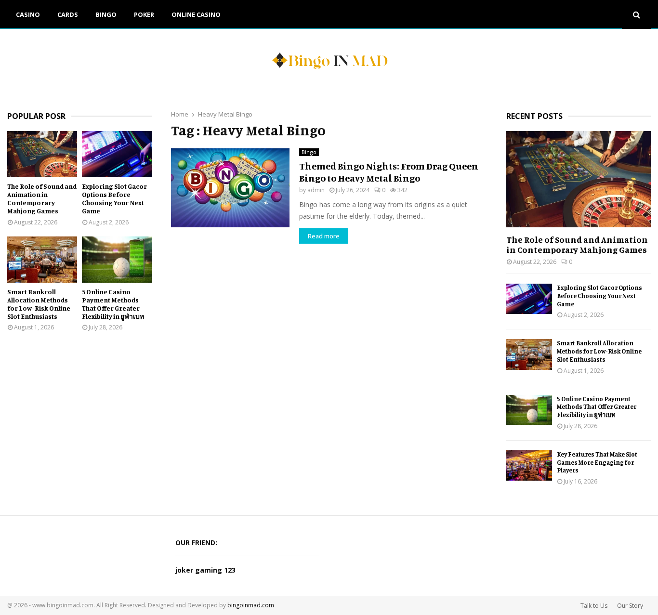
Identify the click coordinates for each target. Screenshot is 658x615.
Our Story (630, 606)
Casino (28, 14)
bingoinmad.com (250, 605)
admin (316, 190)
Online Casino (196, 14)
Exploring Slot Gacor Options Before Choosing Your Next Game (114, 198)
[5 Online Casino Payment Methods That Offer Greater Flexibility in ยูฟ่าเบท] (117, 259)
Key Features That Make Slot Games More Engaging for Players (597, 462)
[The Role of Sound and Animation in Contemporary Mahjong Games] (42, 154)
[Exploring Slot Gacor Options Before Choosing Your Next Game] (117, 154)
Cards (67, 14)
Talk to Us (593, 606)
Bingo (106, 14)
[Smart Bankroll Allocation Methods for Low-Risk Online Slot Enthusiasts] (42, 259)
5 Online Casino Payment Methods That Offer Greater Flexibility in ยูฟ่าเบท (113, 304)
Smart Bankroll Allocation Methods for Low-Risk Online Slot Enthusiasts (38, 304)
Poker (144, 14)
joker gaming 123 (205, 570)
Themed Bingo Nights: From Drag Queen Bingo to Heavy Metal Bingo (388, 172)
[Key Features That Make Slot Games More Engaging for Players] (529, 465)
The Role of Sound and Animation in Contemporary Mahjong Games (42, 198)
